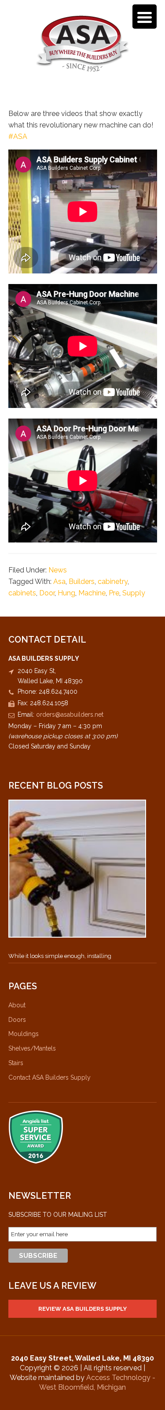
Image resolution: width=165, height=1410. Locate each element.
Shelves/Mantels (32, 1048)
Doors (17, 1019)
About (17, 1005)
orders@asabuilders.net (69, 714)
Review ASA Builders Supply (82, 1308)
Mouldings (23, 1033)
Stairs (15, 1062)
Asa (59, 581)
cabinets (22, 593)
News (57, 570)
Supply (133, 593)
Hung (66, 593)
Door (47, 593)
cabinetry (113, 581)
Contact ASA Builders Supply (49, 1077)
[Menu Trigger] (144, 16)
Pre (114, 593)
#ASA (17, 136)
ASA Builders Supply (82, 43)
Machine (92, 593)
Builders (82, 581)
